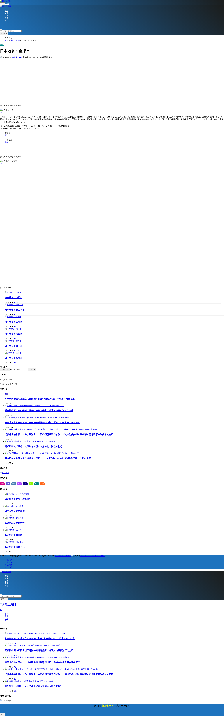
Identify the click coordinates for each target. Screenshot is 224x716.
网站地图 (8, 565)
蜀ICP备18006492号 (63, 556)
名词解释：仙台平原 (15, 547)
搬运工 (15, 57)
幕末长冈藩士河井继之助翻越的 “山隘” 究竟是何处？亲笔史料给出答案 (40, 398)
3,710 (17, 351)
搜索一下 (4, 33)
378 (15, 655)
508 (15, 691)
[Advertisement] (70, 75)
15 (15, 643)
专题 (6, 18)
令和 (6, 394)
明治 (6, 16)
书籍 (2, 484)
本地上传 (32, 369)
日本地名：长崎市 (13, 358)
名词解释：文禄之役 (15, 523)
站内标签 (8, 562)
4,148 (17, 363)
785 (15, 667)
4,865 (17, 302)
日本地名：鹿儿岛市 (15, 309)
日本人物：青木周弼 (15, 511)
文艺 (19, 484)
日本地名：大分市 (13, 333)
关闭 (2, 714)
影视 (13, 484)
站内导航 (8, 567)
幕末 (6, 13)
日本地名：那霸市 (13, 297)
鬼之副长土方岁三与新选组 (18, 499)
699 (15, 679)
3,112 (17, 338)
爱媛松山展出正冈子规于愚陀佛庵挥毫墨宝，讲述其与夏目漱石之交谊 (39, 410)
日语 (25, 484)
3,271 (17, 326)
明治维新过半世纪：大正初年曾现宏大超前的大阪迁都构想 (33, 446)
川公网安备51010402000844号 (92, 556)
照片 (31, 484)
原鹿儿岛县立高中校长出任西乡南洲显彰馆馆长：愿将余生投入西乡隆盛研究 (42, 422)
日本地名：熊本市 (13, 346)
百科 (18, 40)
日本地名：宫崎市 (13, 321)
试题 (42, 484)
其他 (6, 20)
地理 (6, 142)
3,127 (17, 314)
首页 (6, 11)
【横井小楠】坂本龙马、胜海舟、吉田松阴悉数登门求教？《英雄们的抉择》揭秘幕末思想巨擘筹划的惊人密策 (59, 434)
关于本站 (8, 560)
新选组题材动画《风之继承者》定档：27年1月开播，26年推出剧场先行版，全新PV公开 (48, 458)
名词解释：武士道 (13, 535)
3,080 (20, 57)
